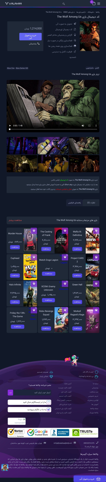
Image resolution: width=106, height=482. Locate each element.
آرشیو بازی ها (80, 12)
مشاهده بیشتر (15, 220)
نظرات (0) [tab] (91, 202)
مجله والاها (94, 408)
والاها (97, 12)
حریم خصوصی (93, 396)
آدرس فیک (67, 383)
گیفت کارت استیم (65, 396)
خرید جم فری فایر (65, 404)
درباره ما (95, 383)
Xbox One (10, 68)
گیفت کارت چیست (64, 387)
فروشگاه (90, 12)
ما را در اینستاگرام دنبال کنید (34, 402)
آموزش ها (95, 404)
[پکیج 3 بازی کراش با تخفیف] (4, 467)
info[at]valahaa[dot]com (62, 443)
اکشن (97, 68)
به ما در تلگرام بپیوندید (36, 409)
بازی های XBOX (68, 12)
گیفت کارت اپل (66, 392)
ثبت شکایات (94, 392)
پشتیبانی (33, 43)
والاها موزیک (93, 412)
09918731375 (89, 443)
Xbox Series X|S (22, 68)
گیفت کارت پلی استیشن (63, 408)
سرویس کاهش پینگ (64, 400)
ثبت (10, 392)
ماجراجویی (90, 68)
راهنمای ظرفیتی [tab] (74, 202)
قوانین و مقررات (92, 400)
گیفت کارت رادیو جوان (63, 412)
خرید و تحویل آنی (30, 36)
